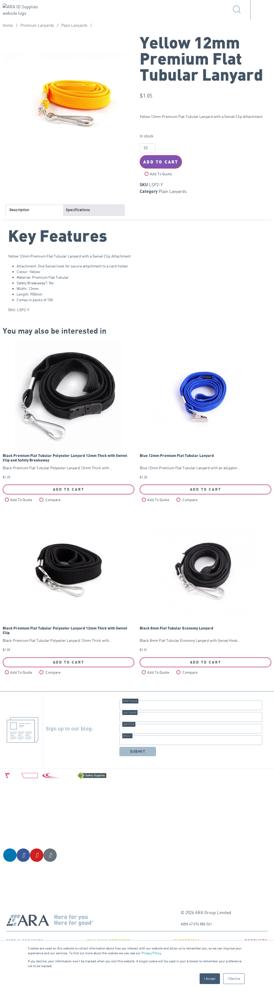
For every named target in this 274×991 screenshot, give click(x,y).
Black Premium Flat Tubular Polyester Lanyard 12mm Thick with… (65, 466)
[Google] (50, 855)
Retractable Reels (138, 824)
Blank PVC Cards (138, 851)
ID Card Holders (137, 797)
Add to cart (160, 161)
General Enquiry (243, 793)
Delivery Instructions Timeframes (187, 832)
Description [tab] (19, 210)
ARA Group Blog (243, 806)
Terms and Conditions (186, 796)
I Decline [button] (234, 979)
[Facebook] (23, 855)
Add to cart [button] (68, 489)
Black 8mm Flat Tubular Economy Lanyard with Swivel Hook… (190, 639)
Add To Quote (161, 174)
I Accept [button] (209, 979)
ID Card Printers (137, 837)
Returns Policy (189, 852)
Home (8, 25)
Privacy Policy (151, 953)
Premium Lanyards (37, 25)
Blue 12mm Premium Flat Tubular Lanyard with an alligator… (190, 466)
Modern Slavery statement (189, 869)
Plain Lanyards (74, 25)
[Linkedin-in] (10, 855)
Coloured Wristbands (133, 867)
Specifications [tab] (78, 210)
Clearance (132, 884)
